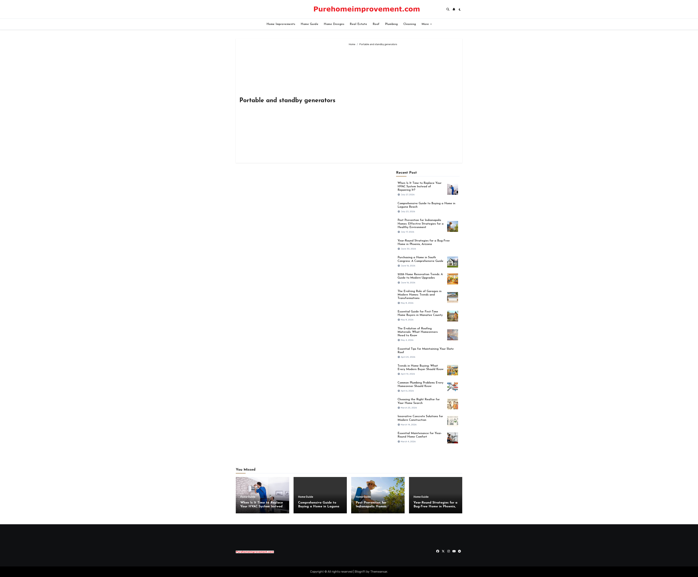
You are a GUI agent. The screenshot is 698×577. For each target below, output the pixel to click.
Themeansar (378, 571)
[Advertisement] (403, 102)
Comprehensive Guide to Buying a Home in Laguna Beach (318, 506)
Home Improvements (280, 24)
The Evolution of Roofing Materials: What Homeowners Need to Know (418, 332)
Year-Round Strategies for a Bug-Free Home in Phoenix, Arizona (435, 506)
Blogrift (360, 571)
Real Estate (358, 24)
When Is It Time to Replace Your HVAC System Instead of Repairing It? (420, 186)
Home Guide (309, 24)
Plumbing (391, 24)
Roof (376, 24)
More (426, 24)
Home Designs (334, 24)
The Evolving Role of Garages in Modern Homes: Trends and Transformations (420, 295)
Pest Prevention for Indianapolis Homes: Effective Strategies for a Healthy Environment (421, 224)
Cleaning (409, 24)
